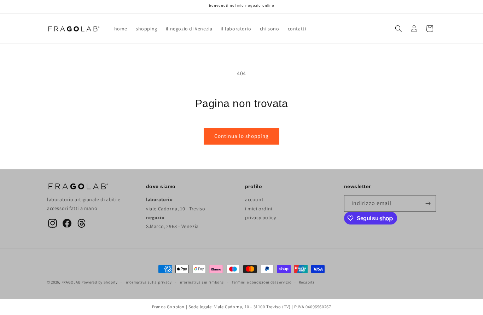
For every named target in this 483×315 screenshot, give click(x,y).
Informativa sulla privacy (148, 282)
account (254, 199)
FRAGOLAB (71, 282)
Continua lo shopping (241, 136)
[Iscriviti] (428, 203)
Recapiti (306, 282)
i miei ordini (258, 208)
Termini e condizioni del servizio (262, 282)
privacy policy (260, 217)
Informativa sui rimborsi (202, 282)
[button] (398, 28)
